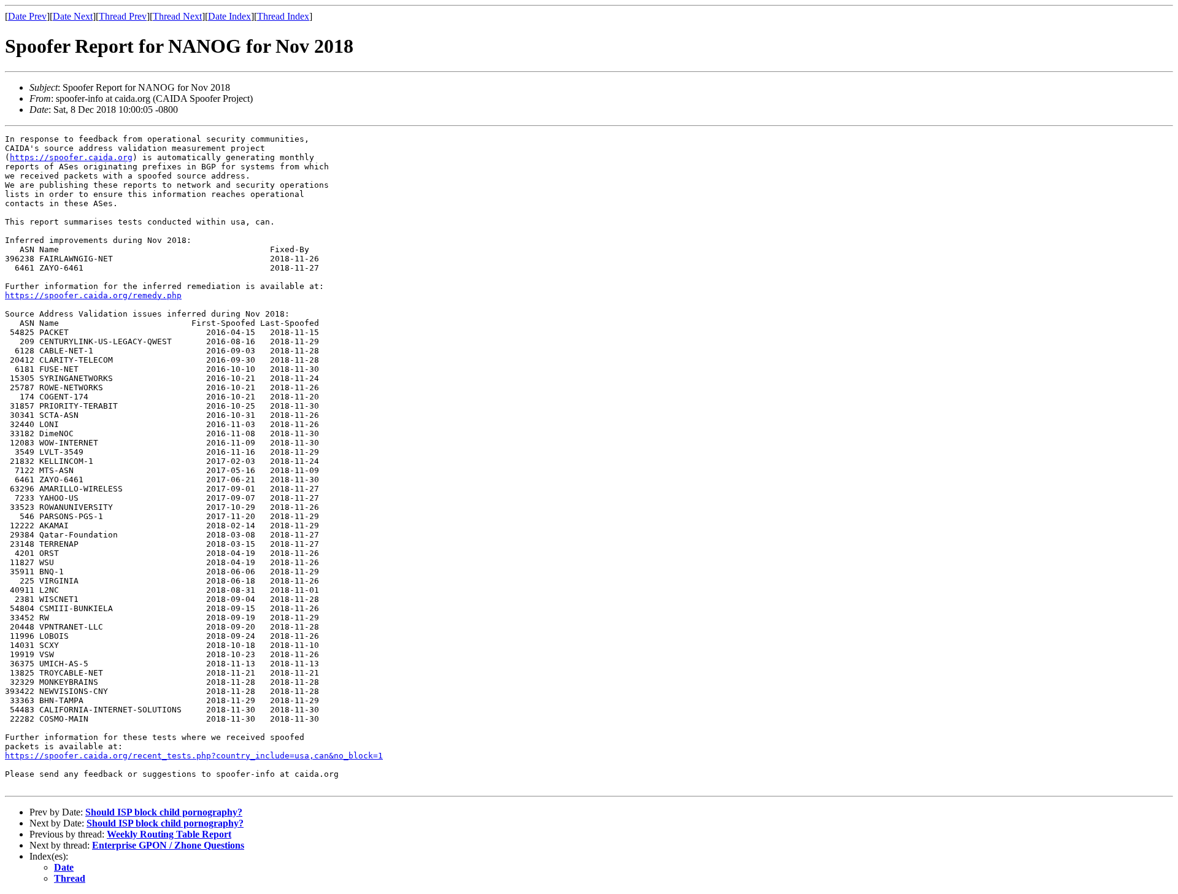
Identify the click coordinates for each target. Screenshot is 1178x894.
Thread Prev (123, 16)
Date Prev (27, 16)
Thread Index (283, 16)
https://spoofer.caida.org (71, 157)
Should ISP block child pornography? (163, 812)
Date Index (229, 16)
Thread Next (177, 16)
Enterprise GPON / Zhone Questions (168, 845)
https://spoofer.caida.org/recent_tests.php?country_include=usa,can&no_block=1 (194, 755)
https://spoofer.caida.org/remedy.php (93, 295)
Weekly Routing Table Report (169, 834)
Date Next (73, 16)
